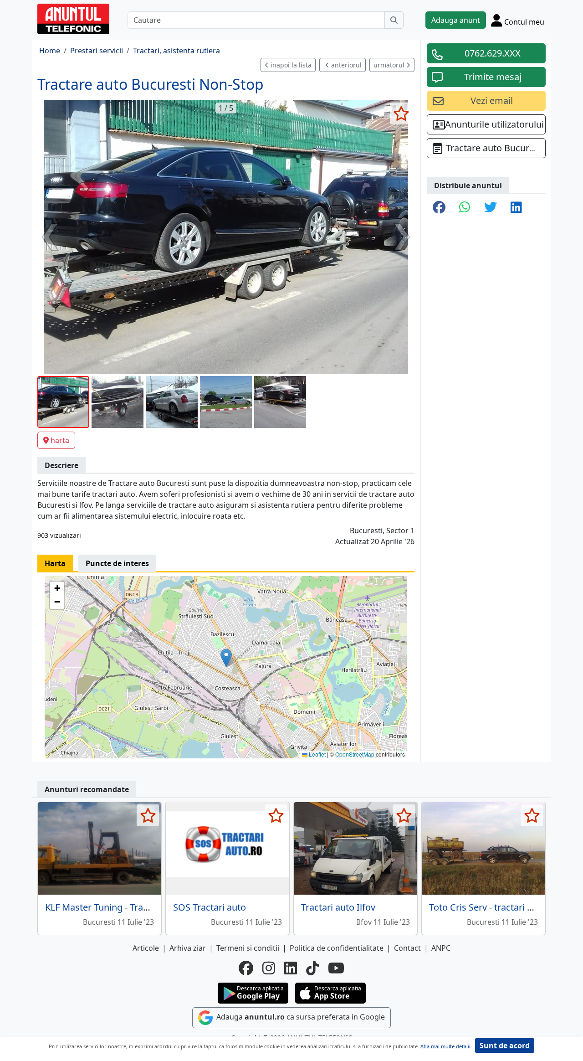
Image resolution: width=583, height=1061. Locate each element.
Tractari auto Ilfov (338, 907)
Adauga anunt (455, 20)
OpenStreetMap (354, 754)
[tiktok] (312, 968)
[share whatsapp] (464, 208)
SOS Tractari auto (209, 907)
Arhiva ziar (187, 948)
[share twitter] (490, 208)
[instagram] (268, 968)
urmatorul (389, 65)
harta (60, 440)
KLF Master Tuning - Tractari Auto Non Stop (135, 907)
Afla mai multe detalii (445, 1046)
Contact (407, 948)
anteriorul (345, 65)
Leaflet (316, 754)
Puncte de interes (117, 563)
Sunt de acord (505, 1045)
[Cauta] (394, 20)
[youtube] (336, 968)
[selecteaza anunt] (401, 113)
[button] (226, 658)
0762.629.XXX (493, 53)
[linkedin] (290, 968)
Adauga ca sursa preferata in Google (300, 1017)
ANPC (440, 948)
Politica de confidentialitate (337, 948)
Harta (55, 563)
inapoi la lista (290, 65)
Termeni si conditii (247, 948)
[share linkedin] (516, 208)
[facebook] (246, 968)
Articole (146, 948)
